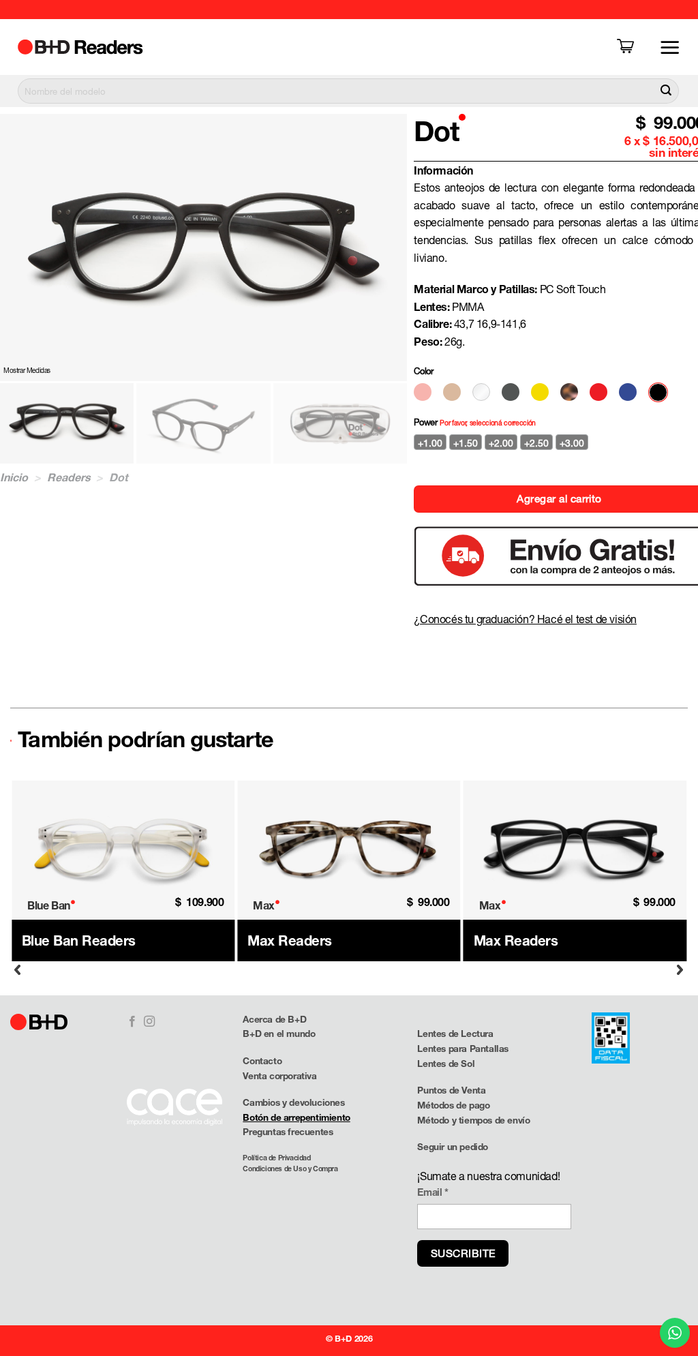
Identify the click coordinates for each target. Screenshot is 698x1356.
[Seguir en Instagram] (149, 1022)
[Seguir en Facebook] (132, 1022)
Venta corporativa (279, 1075)
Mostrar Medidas (26, 370)
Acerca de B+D (274, 1019)
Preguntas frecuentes (288, 1131)
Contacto (262, 1060)
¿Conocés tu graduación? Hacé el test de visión (525, 618)
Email (432, 1192)
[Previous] (18, 970)
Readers (69, 476)
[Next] (680, 970)
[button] (627, 47)
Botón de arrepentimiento (296, 1117)
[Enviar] (666, 91)
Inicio (14, 476)
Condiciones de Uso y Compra (290, 1168)
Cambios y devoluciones (293, 1102)
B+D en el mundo (279, 1033)
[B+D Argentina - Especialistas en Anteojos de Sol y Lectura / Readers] (92, 47)
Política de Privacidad (276, 1158)
